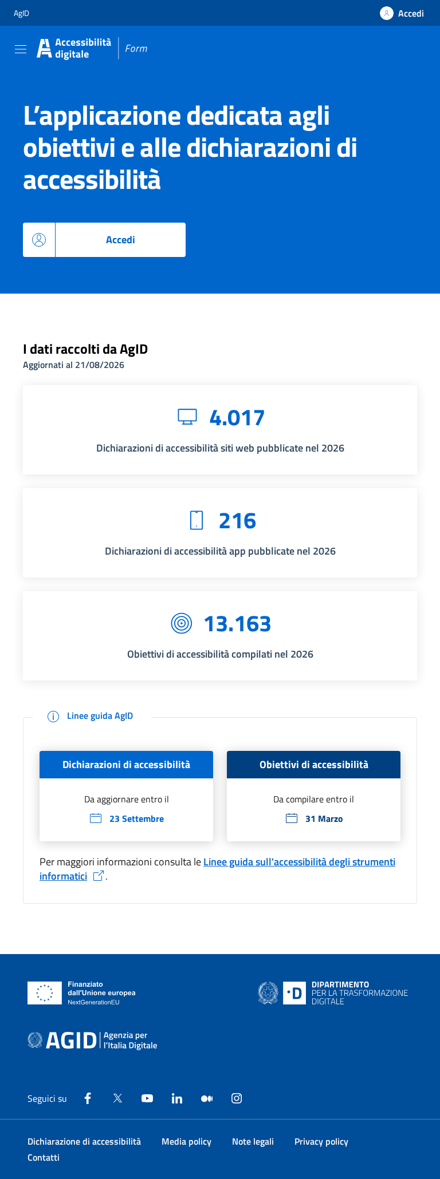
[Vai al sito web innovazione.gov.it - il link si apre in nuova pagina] (335, 993)
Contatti (44, 1157)
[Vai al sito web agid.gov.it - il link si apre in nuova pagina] (92, 1041)
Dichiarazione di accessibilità (84, 1141)
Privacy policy (321, 1141)
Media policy (186, 1141)
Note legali (253, 1141)
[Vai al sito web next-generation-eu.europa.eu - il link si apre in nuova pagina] (82, 993)
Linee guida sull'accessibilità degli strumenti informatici (217, 869)
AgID (21, 13)
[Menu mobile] (21, 48)
